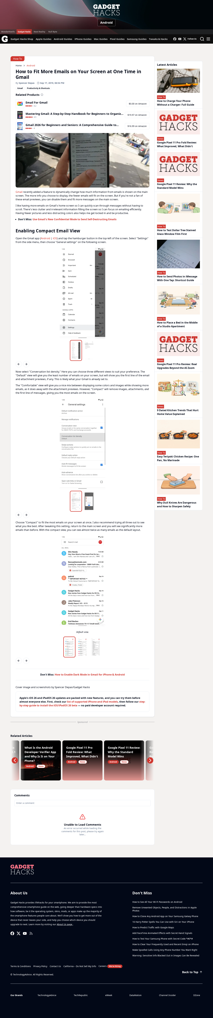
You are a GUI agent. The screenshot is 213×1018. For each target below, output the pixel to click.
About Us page (65, 924)
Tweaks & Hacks (158, 38)
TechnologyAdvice (47, 995)
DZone (196, 995)
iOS (55, 238)
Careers (110, 966)
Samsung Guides (136, 38)
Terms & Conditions (20, 966)
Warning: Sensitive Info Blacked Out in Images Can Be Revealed (165, 955)
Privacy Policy (40, 966)
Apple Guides (43, 38)
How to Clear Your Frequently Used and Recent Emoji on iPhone (165, 944)
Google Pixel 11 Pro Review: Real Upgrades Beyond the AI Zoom (177, 366)
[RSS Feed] (31, 933)
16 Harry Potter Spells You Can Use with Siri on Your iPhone (163, 921)
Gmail (19, 192)
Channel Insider (167, 995)
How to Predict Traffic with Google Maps (153, 927)
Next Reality (39, 31)
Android (106, 22)
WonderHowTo (8, 31)
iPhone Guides (83, 38)
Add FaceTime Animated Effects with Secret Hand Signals (162, 933)
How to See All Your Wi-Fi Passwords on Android (157, 901)
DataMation (135, 995)
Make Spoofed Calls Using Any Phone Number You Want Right (164, 949)
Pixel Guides (117, 38)
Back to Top (190, 972)
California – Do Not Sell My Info (79, 966)
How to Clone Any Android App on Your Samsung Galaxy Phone (165, 916)
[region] (82, 293)
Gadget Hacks (24, 31)
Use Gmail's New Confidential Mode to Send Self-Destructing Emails (74, 219)
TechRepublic (81, 995)
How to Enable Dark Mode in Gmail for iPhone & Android (90, 674)
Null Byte (52, 31)
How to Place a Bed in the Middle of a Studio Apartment (177, 324)
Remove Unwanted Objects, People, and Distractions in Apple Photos (164, 909)
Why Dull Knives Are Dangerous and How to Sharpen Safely (176, 504)
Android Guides (63, 38)
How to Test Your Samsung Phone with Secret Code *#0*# (162, 938)
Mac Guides (100, 38)
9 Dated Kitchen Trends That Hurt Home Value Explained (177, 412)
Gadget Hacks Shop (22, 38)
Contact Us (55, 966)
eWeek (108, 995)
